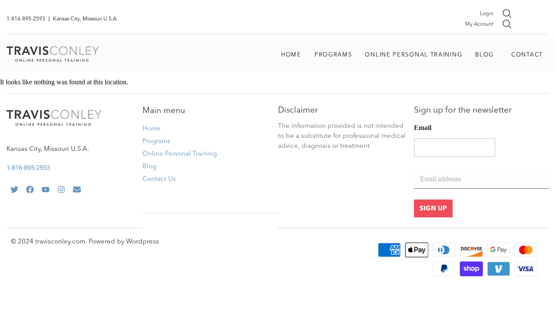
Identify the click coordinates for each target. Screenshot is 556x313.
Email (422, 127)
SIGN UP (433, 209)
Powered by (107, 242)
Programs (333, 55)
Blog (484, 55)
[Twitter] (14, 189)
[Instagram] (61, 189)
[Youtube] (45, 189)
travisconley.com (60, 242)
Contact (527, 55)
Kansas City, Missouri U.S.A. (48, 149)
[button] (487, 55)
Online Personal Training (413, 55)
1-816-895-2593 (28, 168)
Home (291, 55)
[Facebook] (30, 189)
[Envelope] (77, 189)
